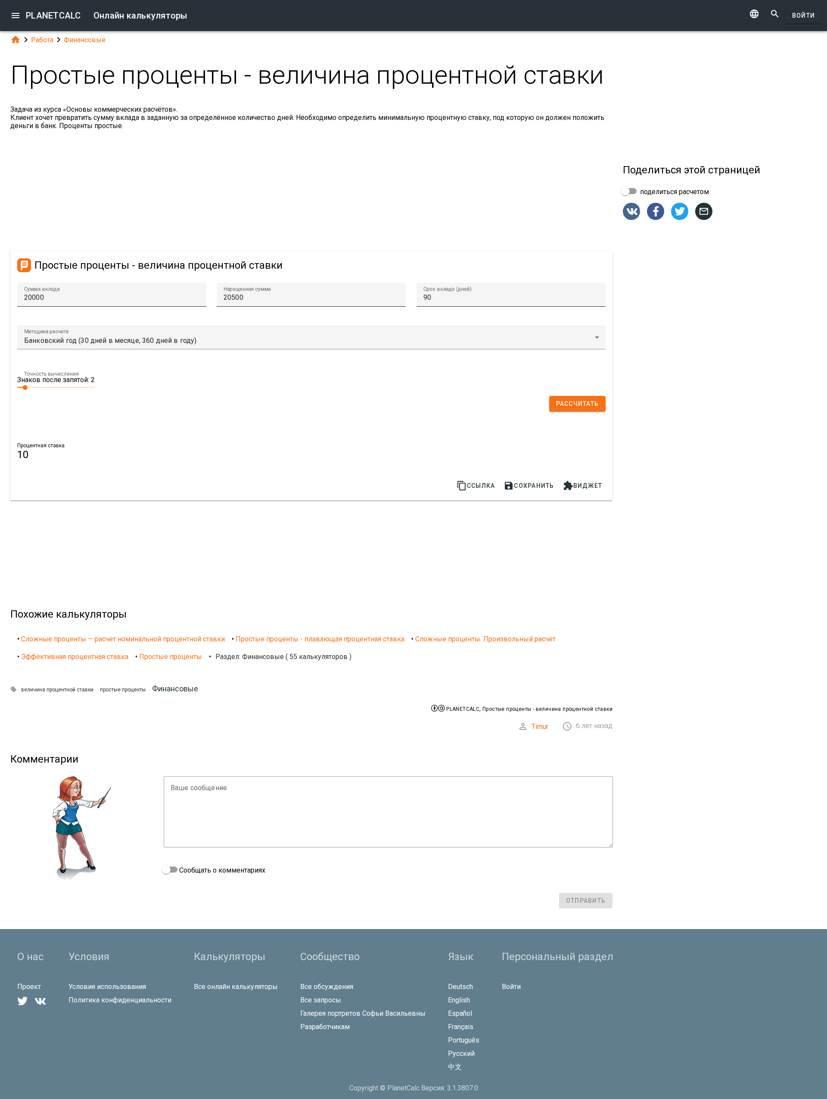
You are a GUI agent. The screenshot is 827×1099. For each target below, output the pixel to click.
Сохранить (529, 485)
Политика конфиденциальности (119, 1000)
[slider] (56, 387)
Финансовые (85, 40)
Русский (461, 1053)
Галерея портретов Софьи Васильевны (363, 1013)
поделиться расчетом (673, 192)
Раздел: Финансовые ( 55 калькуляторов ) (283, 657)
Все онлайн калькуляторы (236, 987)
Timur (540, 726)
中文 (455, 1067)
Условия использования (107, 987)
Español (460, 1013)
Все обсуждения (326, 987)
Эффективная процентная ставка (74, 657)
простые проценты (123, 690)
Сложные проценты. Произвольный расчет (485, 639)
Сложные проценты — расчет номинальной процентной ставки (123, 639)
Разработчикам (325, 1027)
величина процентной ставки (57, 690)
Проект (29, 987)
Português (463, 1040)
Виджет (583, 485)
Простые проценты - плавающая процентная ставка (320, 639)
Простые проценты (170, 657)
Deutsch (460, 987)
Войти (803, 15)
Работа (42, 40)
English (459, 1000)
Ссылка (476, 485)
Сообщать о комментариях (221, 870)
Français (460, 1027)
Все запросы (320, 1000)
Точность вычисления (51, 374)
